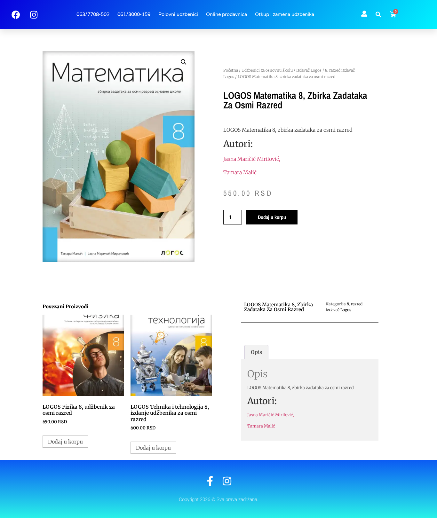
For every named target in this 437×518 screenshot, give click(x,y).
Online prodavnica (226, 14)
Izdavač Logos (309, 70)
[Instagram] (227, 481)
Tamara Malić (240, 172)
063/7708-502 (92, 14)
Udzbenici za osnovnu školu (267, 70)
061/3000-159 (133, 14)
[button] (378, 14)
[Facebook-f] (210, 481)
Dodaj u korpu (272, 217)
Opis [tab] (256, 352)
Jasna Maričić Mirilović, (251, 159)
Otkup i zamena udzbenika (284, 14)
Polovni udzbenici (178, 14)
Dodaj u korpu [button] (65, 441)
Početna (230, 70)
